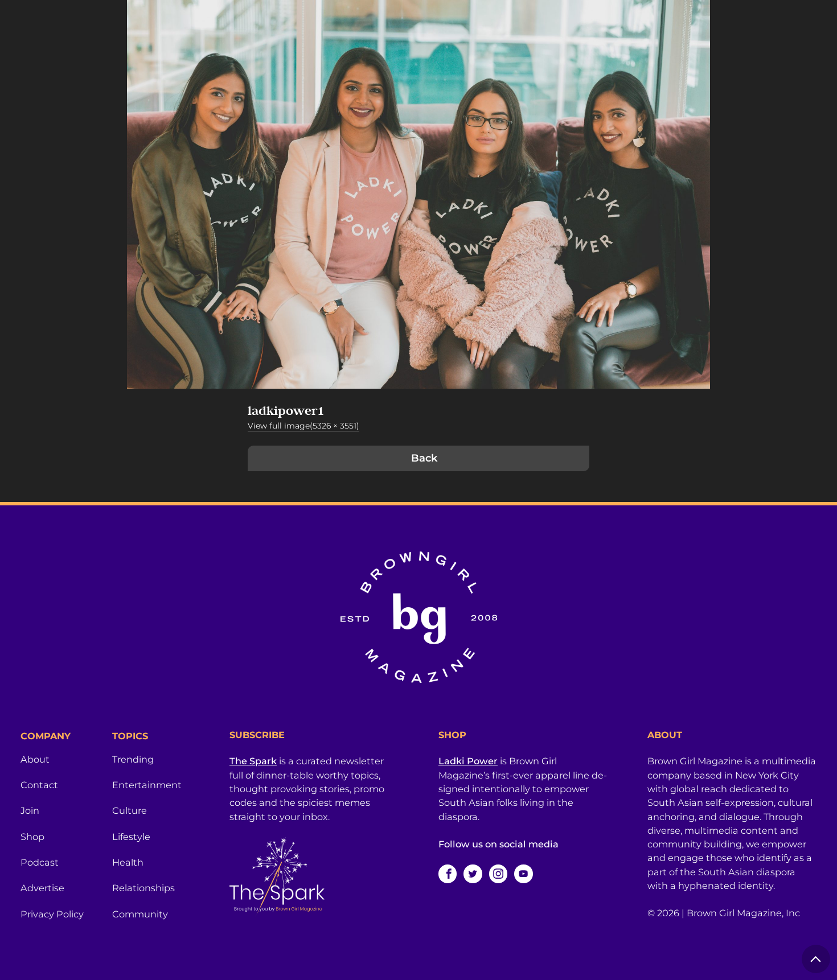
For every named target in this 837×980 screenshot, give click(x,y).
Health (127, 862)
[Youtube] (523, 873)
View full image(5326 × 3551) (303, 426)
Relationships (143, 887)
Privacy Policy (52, 914)
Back (424, 458)
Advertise (42, 887)
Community (140, 914)
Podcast (39, 862)
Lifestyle (131, 836)
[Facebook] (447, 873)
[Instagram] (498, 873)
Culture (129, 810)
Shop (32, 836)
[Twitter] (472, 873)
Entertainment (147, 784)
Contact (39, 784)
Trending (133, 759)
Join (29, 810)
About (35, 759)
